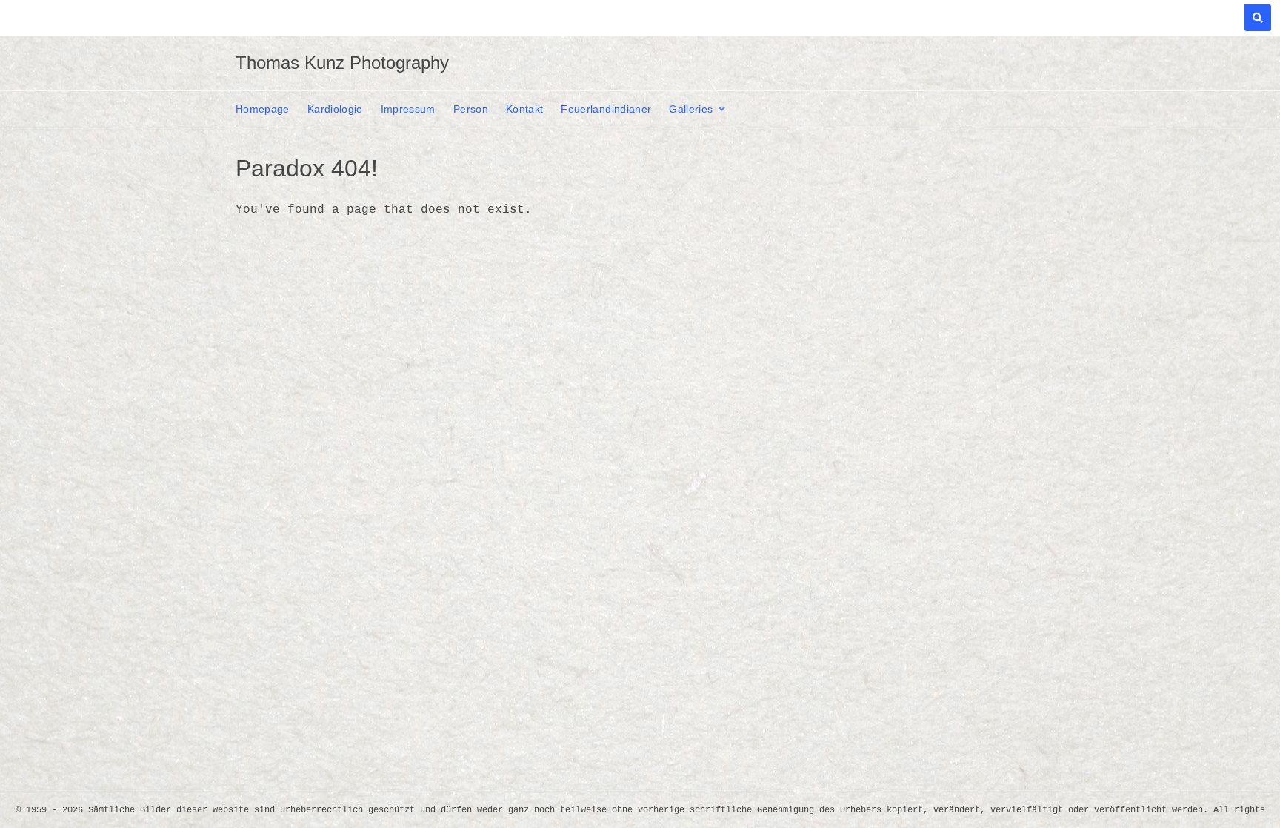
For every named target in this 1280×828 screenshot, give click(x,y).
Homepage (263, 109)
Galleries (691, 109)
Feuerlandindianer (606, 109)
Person (470, 109)
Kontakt (524, 109)
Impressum (408, 109)
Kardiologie (335, 109)
